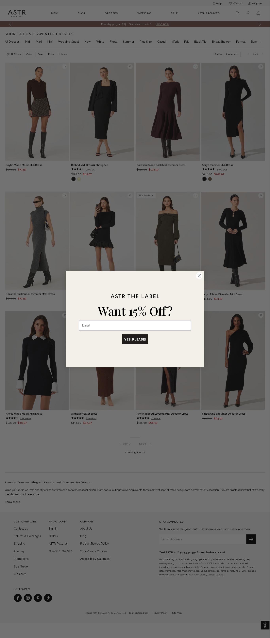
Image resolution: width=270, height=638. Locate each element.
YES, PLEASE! (135, 339)
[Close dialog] (199, 275)
